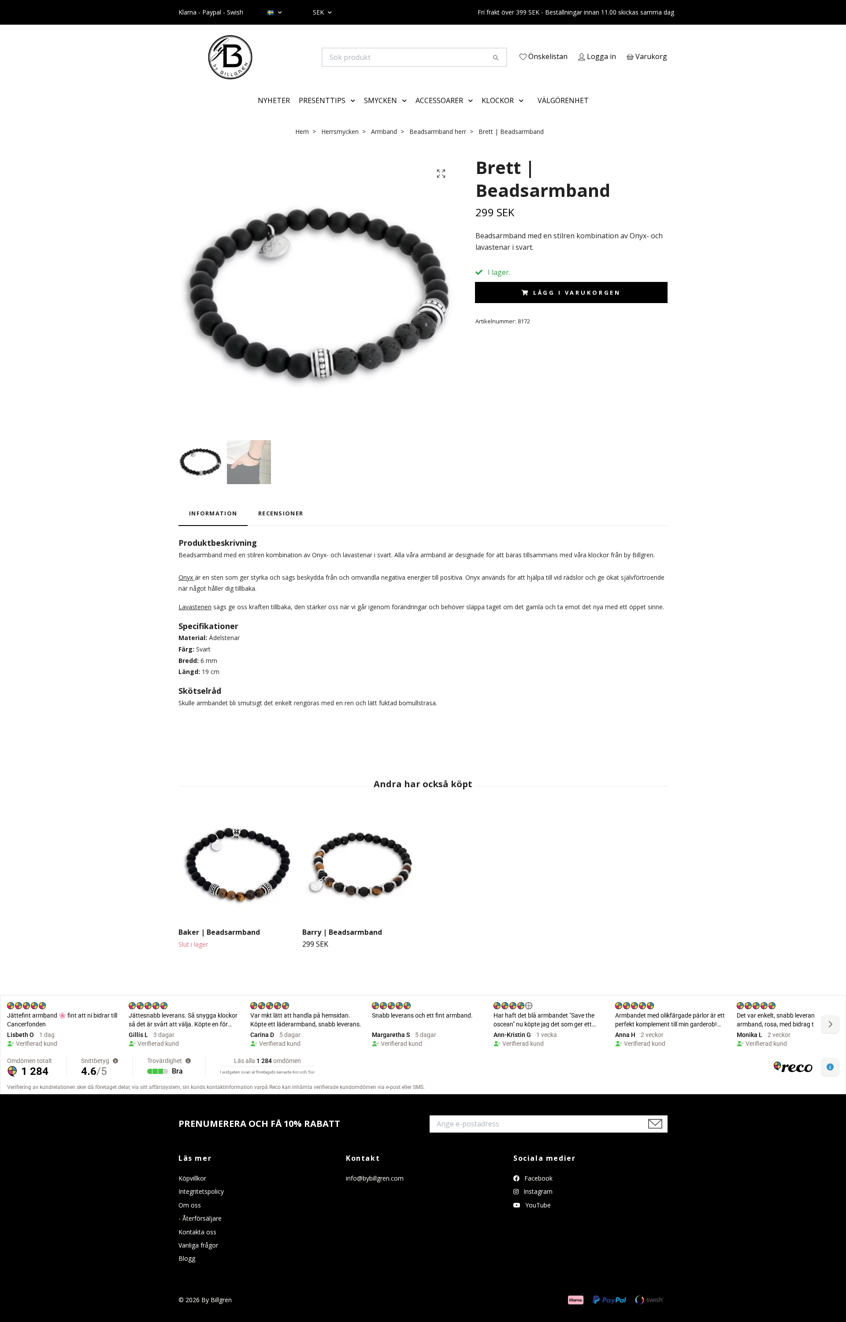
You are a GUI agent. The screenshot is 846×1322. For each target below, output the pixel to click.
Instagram (537, 1204)
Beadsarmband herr (437, 144)
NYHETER (274, 113)
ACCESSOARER (439, 113)
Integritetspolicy (201, 1204)
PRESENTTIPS (322, 113)
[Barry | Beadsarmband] (360, 878)
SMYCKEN (380, 113)
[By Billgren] (301, 57)
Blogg (186, 1271)
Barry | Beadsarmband (342, 945)
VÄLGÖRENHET (563, 113)
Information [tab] (213, 526)
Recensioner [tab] (280, 526)
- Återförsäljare (200, 1231)
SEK (319, 12)
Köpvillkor (192, 1190)
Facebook (538, 1190)
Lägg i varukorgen (577, 305)
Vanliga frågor (198, 1257)
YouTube (537, 1217)
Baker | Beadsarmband (219, 945)
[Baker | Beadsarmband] (237, 878)
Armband (384, 144)
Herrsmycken (340, 144)
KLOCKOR (498, 113)
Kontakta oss (197, 1244)
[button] (354, 113)
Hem (302, 144)
